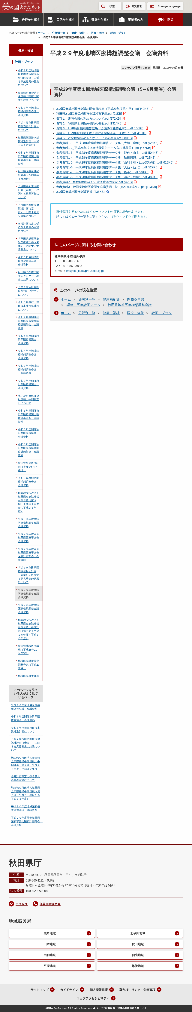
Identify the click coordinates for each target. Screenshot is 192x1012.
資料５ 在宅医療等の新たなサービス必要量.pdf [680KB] (94, 138)
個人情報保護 (99, 989)
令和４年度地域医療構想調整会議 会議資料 (28, 354)
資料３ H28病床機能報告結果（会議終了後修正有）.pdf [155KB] (100, 128)
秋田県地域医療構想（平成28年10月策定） (28, 649)
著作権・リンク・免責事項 (137, 989)
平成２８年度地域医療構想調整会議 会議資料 (30, 608)
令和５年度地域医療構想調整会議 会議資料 (28, 261)
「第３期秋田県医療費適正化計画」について (28, 291)
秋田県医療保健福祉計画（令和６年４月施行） (28, 175)
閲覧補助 (137, 6)
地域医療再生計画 (28, 675)
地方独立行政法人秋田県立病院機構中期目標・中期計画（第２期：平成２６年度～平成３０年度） (28, 629)
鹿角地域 (50, 933)
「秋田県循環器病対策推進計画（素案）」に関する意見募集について (28, 244)
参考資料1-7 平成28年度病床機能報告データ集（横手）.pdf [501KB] (102, 172)
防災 (170, 19)
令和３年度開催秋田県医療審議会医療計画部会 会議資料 (28, 416)
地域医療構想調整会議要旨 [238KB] (80, 191)
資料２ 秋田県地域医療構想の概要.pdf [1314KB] (89, 123)
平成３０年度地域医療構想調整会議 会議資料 (30, 522)
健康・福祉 (78, 32)
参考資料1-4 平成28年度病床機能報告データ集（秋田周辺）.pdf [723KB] (105, 157)
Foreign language (169, 6)
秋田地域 (138, 944)
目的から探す (66, 19)
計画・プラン (118, 32)
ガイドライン (69, 989)
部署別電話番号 (50, 904)
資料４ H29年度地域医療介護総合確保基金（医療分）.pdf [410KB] (101, 133)
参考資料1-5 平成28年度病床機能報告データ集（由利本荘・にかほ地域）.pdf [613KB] (114, 162)
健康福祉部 (111, 299)
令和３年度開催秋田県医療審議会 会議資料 (28, 384)
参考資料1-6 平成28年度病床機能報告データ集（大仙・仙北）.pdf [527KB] (107, 167)
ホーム (42, 32)
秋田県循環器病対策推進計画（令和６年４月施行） (28, 141)
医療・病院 (97, 32)
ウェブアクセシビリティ (93, 998)
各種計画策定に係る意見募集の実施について (28, 227)
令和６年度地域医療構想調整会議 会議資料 (28, 111)
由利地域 (50, 955)
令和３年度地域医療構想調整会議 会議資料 (28, 369)
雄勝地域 (138, 966)
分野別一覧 (58, 32)
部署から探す (101, 19)
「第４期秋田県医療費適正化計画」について (28, 126)
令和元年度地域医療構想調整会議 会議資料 (28, 482)
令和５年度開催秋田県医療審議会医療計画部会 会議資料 (28, 158)
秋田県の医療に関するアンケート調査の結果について (28, 276)
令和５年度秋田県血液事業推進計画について (28, 306)
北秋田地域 (137, 933)
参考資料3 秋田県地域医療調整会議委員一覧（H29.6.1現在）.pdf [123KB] (106, 187)
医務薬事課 (135, 299)
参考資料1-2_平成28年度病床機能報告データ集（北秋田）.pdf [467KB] (103, 147)
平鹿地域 (50, 966)
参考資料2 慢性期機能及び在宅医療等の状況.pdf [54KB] (94, 182)
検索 (112, 6)
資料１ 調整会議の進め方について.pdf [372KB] (88, 118)
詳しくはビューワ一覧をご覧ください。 (83, 216)
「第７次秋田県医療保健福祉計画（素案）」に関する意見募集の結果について (28, 575)
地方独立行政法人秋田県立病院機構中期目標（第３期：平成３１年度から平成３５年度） (28, 502)
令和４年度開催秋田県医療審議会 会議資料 (28, 339)
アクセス (22, 904)
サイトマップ (40, 989)
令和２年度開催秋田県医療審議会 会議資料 (28, 433)
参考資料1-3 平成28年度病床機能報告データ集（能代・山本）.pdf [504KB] (107, 152)
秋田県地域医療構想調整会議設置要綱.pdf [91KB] (89, 113)
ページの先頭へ (181, 1004)
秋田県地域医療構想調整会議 (130, 305)
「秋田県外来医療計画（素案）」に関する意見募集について (28, 192)
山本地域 (50, 944)
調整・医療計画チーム (83, 305)
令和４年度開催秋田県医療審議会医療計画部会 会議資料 (28, 323)
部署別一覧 (86, 299)
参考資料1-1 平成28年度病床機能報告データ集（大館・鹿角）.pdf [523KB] (107, 143)
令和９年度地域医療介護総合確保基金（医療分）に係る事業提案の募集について (28, 78)
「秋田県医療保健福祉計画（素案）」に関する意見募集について (28, 211)
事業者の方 (135, 19)
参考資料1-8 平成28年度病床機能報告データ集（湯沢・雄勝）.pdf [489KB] (107, 177)
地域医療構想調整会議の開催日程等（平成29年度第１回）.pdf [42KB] (102, 108)
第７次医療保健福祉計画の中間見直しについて (28, 399)
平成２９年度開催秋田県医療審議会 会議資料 (30, 537)
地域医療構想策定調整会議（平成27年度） (28, 664)
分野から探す (31, 19)
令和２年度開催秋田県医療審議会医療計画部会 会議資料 (28, 450)
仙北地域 (138, 955)
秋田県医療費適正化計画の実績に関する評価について (28, 96)
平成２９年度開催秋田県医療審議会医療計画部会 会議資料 (28, 554)
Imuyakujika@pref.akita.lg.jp (85, 270)
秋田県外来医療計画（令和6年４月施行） (28, 467)
